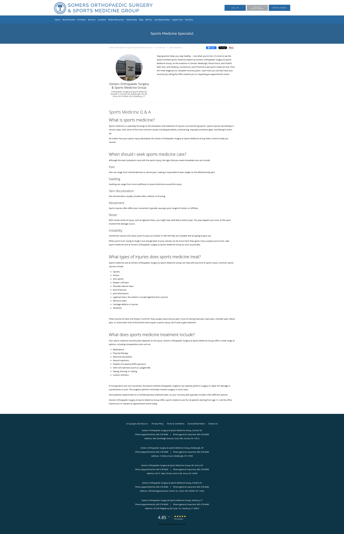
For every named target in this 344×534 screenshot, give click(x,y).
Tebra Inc (144, 423)
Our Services (160, 47)
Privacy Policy (158, 423)
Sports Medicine (175, 47)
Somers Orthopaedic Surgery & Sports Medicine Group (130, 47)
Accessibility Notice (196, 423)
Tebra (183, 524)
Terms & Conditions (175, 423)
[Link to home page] (99, 7)
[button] (257, 8)
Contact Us (213, 423)
